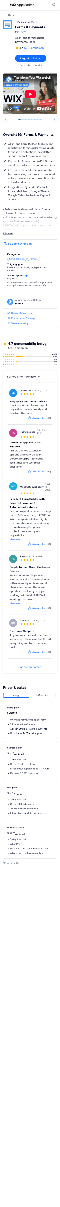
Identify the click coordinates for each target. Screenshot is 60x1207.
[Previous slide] (5, 119)
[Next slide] (54, 119)
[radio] (16, 695)
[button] (26, 275)
